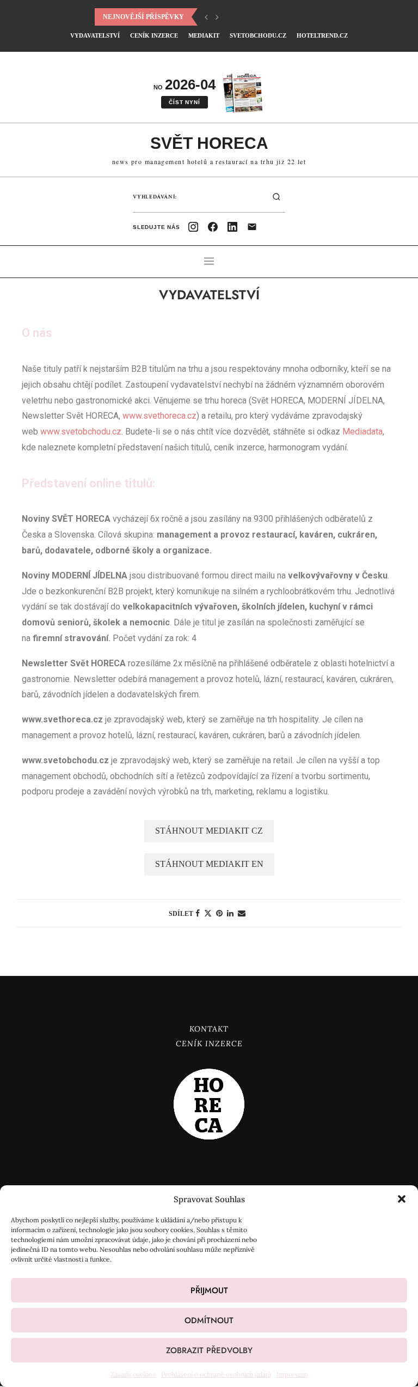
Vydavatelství (95, 35)
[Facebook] (212, 226)
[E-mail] (252, 226)
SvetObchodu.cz (258, 35)
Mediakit (203, 35)
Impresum (292, 1374)
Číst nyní (184, 102)
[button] (401, 1198)
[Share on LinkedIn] (230, 913)
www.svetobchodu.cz (80, 431)
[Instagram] (193, 226)
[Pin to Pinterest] (219, 913)
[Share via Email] (241, 913)
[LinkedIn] (232, 226)
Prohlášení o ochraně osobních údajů (216, 1374)
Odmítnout (209, 1320)
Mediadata (362, 431)
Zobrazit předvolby (209, 1350)
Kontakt (209, 1029)
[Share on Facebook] (197, 913)
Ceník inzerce (154, 35)
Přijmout (209, 1290)
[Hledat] (276, 197)
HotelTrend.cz (322, 35)
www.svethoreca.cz (159, 416)
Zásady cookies (133, 1374)
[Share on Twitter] (208, 913)
